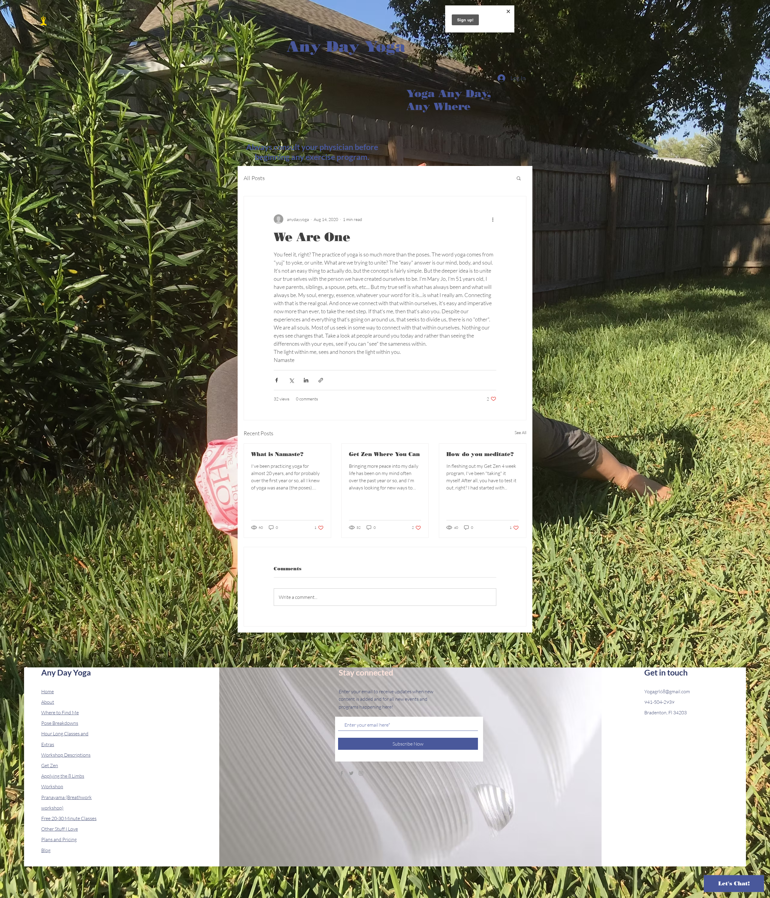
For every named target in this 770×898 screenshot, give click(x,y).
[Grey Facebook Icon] (342, 773)
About (47, 702)
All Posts (254, 178)
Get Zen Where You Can (384, 454)
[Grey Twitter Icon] (351, 773)
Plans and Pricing (59, 839)
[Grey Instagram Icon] (361, 773)
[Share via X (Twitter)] (291, 380)
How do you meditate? (480, 454)
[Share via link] (321, 380)
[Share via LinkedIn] (306, 380)
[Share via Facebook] (276, 380)
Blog (46, 850)
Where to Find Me (60, 713)
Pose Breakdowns (59, 723)
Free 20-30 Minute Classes (69, 818)
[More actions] (492, 219)
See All (520, 432)
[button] (519, 178)
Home (47, 691)
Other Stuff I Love (59, 829)
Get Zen (49, 765)
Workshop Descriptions (66, 755)
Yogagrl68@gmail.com (667, 691)
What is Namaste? (277, 454)
